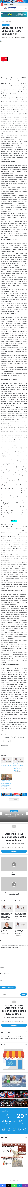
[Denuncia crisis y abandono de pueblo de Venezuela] (21, 925)
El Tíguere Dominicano (4, 931)
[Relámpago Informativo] (10, 8)
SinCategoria (9, 21)
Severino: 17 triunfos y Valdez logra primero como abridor (14, 815)
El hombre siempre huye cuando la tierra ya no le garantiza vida (6, 915)
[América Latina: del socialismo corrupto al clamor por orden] (21, 908)
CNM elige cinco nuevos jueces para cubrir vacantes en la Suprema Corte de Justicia (6, 783)
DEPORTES (14, 800)
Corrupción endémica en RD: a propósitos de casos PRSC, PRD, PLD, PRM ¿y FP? (18, 767)
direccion (5, 37)
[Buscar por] (26, 8)
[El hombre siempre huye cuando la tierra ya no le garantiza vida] (7, 908)
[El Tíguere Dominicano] (7, 925)
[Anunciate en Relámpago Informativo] (14, 14)
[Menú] (2, 8)
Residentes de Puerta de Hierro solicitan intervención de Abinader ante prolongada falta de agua (13, 1103)
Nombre (2, 967)
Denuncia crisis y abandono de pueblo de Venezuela (21, 932)
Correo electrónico (5, 973)
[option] (14, 813)
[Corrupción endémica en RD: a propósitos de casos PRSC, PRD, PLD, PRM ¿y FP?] (18, 760)
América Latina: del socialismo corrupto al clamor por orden (20, 914)
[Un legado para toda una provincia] (6, 760)
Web (1, 980)
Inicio (4, 21)
